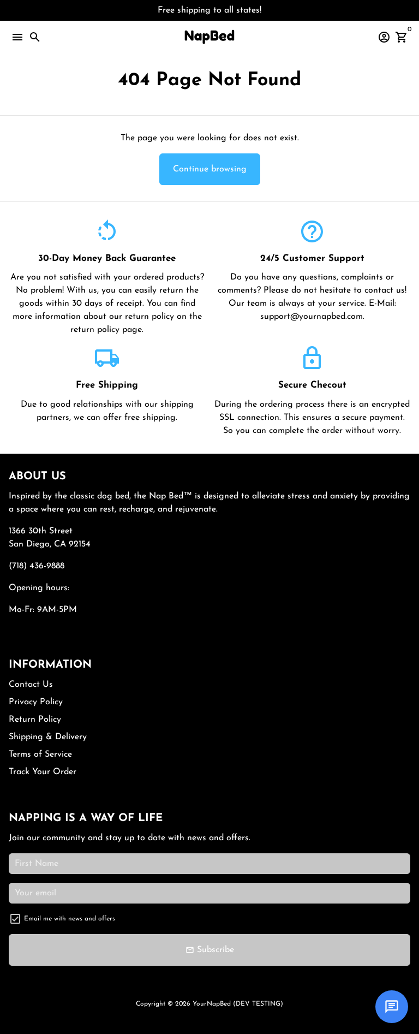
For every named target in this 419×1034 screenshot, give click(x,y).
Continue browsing (210, 169)
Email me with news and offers (69, 919)
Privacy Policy (36, 702)
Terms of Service (40, 754)
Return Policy (35, 719)
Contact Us (31, 684)
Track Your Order (42, 772)
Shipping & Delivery (48, 737)
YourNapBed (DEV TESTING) (238, 1004)
